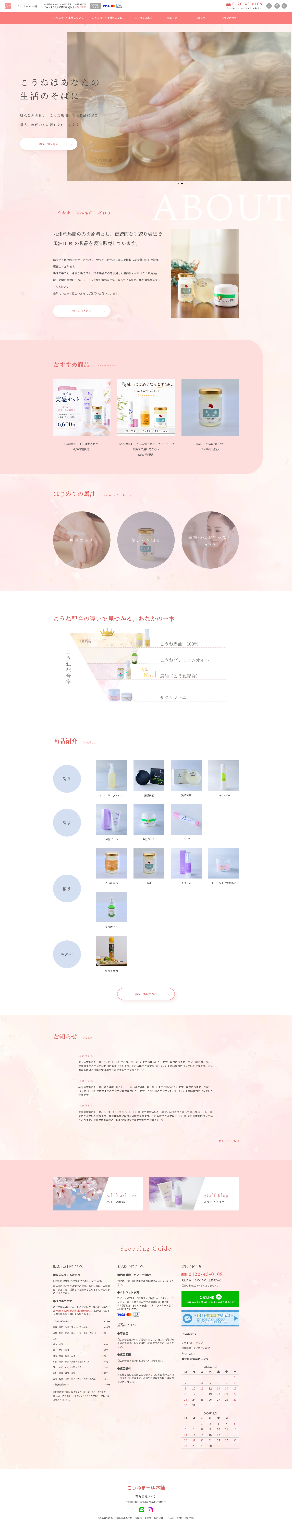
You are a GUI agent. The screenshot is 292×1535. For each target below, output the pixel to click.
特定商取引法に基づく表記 (195, 1348)
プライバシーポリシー (193, 1342)
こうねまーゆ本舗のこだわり (108, 17)
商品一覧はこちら (146, 994)
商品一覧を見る (48, 144)
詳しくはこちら (81, 311)
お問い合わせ (229, 17)
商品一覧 (172, 17)
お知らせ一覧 (227, 1141)
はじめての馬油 (143, 17)
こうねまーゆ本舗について (68, 17)
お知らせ (200, 17)
